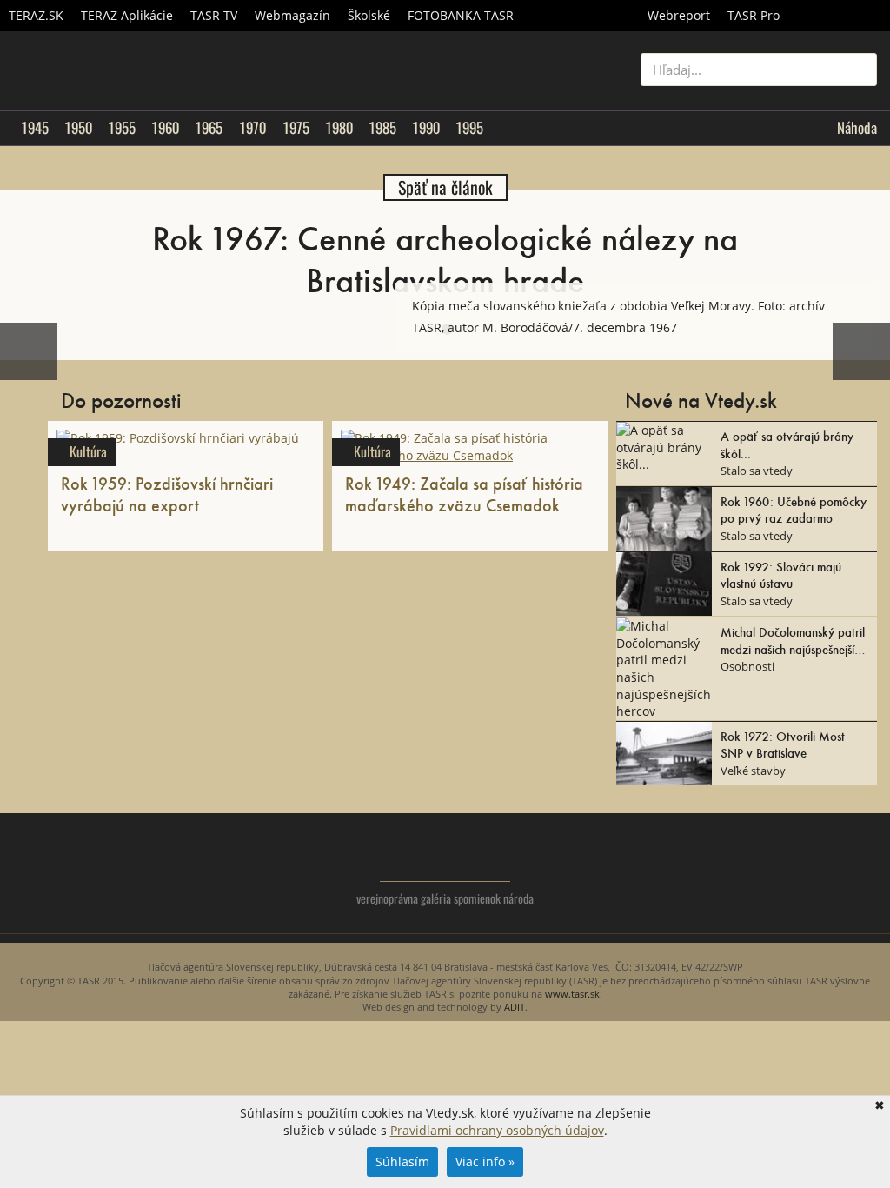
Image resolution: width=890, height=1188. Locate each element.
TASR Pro (753, 15)
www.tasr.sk (572, 993)
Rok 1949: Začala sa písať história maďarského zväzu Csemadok (464, 493)
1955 (122, 127)
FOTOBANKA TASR (461, 15)
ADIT (514, 1006)
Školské (369, 15)
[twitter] (793, 870)
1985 (382, 127)
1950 (78, 127)
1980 (339, 127)
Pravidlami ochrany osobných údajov (497, 1130)
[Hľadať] (857, 69)
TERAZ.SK (36, 15)
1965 (208, 127)
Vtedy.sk (445, 855)
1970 (252, 127)
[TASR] (839, 15)
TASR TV (213, 15)
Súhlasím (402, 1161)
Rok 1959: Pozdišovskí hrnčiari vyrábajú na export (167, 493)
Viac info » (485, 1161)
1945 (35, 127)
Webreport (679, 15)
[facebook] (828, 870)
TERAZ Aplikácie (127, 15)
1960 (165, 127)
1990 (426, 127)
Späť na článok (445, 187)
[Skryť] (859, 296)
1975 (295, 127)
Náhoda (857, 127)
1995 (469, 127)
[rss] (863, 870)
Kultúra (88, 452)
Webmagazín (292, 15)
